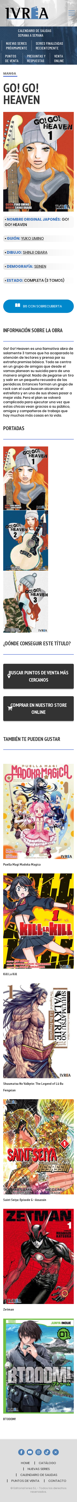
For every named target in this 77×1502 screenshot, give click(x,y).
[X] (55, 1452)
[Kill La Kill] (38, 921)
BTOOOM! (9, 1419)
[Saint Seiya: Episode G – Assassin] (38, 1146)
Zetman (8, 1309)
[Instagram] (38, 1452)
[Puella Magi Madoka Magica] (38, 811)
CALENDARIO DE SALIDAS (38, 1475)
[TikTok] (47, 1452)
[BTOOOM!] (38, 1366)
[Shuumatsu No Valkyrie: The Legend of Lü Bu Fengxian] (38, 1030)
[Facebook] (21, 1452)
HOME (25, 1463)
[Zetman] (38, 1256)
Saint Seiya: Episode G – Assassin (24, 1200)
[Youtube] (30, 1452)
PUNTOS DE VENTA (25, 1480)
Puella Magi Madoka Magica (22, 864)
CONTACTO (57, 1480)
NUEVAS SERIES (39, 1469)
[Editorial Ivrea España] (26, 13)
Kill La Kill (10, 974)
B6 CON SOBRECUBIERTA (42, 306)
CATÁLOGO (47, 1463)
